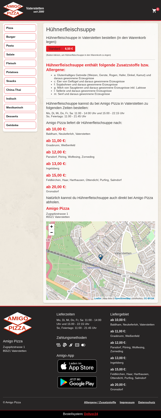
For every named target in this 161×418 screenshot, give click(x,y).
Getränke (12, 125)
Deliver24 (91, 414)
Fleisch (11, 63)
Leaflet (97, 298)
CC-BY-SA (149, 298)
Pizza (9, 27)
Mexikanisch (14, 107)
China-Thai (13, 89)
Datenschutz (146, 402)
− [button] (51, 232)
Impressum (127, 402)
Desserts (12, 116)
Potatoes (12, 72)
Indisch (11, 98)
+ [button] (51, 226)
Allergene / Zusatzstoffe (100, 402)
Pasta (10, 45)
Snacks (11, 80)
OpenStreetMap (123, 298)
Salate (10, 54)
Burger (10, 36)
